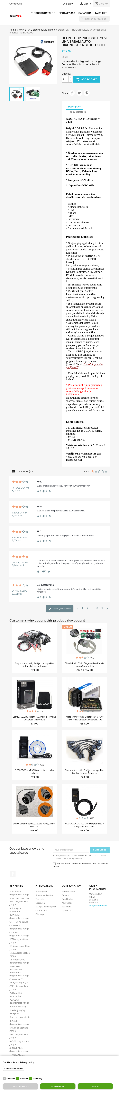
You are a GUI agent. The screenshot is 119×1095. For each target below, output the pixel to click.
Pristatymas (67, 13)
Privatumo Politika (44, 895)
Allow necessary (20, 1086)
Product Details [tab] (77, 111)
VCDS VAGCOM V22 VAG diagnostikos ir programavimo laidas (84, 825)
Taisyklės (101, 13)
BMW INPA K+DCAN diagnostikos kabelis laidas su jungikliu (84, 665)
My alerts (66, 910)
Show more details (14, 1068)
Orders (65, 895)
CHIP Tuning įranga (18, 921)
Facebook (13, 874)
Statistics (24, 1078)
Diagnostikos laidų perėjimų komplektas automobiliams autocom (34, 665)
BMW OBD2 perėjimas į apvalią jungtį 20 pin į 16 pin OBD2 (34, 825)
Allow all (95, 1086)
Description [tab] (74, 106)
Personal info (68, 891)
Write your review (62, 608)
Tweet (79, 93)
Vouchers (66, 906)
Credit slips (67, 899)
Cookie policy (10, 1062)
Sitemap (40, 914)
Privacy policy (27, 1062)
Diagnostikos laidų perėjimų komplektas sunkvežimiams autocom (84, 771)
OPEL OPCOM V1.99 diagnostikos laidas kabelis (34, 771)
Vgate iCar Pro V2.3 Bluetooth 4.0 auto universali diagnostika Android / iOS (84, 718)
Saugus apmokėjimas (46, 906)
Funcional (11, 1078)
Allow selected (58, 1086)
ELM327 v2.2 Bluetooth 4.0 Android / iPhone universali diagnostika (34, 718)
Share (72, 93)
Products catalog (42, 13)
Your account (71, 886)
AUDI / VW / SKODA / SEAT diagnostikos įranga (19, 901)
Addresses (67, 902)
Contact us (15, 3)
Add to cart (86, 79)
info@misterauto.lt (98, 905)
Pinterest (87, 93)
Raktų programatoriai (19, 1017)
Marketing (37, 1078)
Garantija (84, 13)
